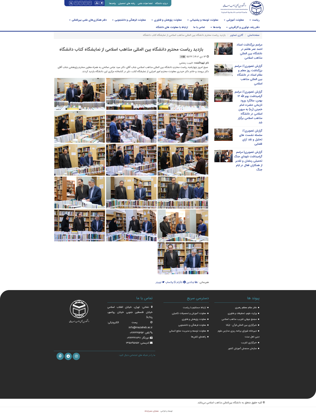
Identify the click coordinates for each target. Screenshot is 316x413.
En (86, 3)
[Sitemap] (97, 3)
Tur (81, 3)
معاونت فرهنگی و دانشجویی (130, 20)
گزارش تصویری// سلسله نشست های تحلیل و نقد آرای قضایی (250, 137)
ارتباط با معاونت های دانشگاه (172, 27)
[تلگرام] (68, 356)
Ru (76, 3)
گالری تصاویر (236, 35)
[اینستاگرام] (76, 356)
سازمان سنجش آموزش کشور (242, 348)
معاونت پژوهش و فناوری (167, 20)
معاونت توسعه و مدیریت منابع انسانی (187, 331)
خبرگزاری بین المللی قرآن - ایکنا (241, 325)
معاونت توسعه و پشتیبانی (203, 20)
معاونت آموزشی (235, 20)
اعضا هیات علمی (145, 3)
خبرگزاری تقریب (249, 343)
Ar (90, 3)
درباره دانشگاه (161, 3)
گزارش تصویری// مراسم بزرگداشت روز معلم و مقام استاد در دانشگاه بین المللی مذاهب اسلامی (248, 75)
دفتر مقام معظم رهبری (246, 307)
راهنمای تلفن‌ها (198, 337)
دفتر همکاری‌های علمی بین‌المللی (89, 20)
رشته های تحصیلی (126, 3)
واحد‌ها (216, 27)
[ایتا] (60, 356)
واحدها (112, 3)
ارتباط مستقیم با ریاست (194, 307)
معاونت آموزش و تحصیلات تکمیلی (189, 313)
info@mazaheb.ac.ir (141, 328)
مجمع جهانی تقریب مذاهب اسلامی (239, 319)
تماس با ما (199, 27)
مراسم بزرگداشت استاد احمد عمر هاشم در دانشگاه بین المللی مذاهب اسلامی (249, 51)
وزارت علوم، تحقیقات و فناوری (242, 313)
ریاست (255, 20)
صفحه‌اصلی (253, 35)
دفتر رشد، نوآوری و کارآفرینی (243, 27)
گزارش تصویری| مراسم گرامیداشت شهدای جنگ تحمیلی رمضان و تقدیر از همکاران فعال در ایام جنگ (248, 161)
